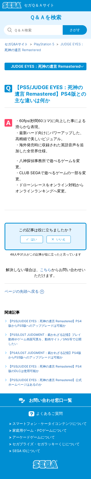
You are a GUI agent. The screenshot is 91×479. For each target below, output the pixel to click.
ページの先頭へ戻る (22, 291)
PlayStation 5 (44, 44)
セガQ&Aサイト (16, 44)
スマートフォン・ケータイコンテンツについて (49, 424)
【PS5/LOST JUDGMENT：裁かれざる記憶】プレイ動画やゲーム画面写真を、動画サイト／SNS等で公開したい (44, 339)
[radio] (31, 239)
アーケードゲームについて (33, 437)
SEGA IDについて (26, 451)
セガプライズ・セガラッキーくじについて (46, 444)
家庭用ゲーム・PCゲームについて (39, 430)
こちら (45, 269)
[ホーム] (26, 6)
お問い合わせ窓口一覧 (50, 400)
